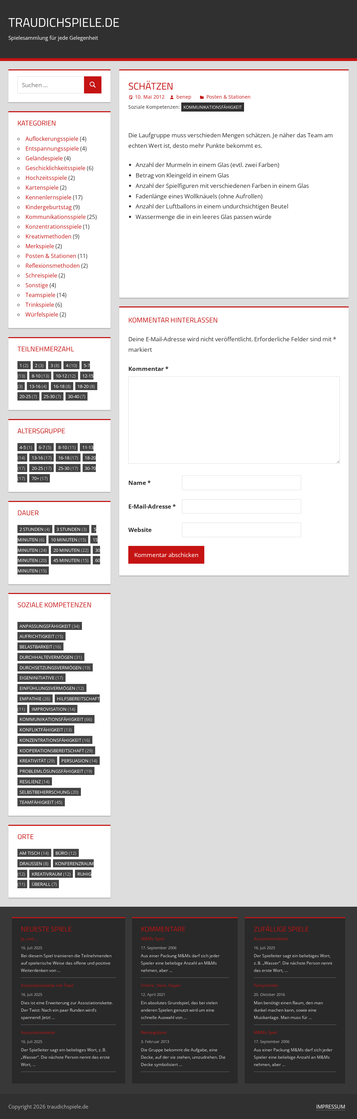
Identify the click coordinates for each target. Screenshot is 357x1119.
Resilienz (35, 781)
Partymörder (266, 985)
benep (183, 96)
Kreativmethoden (48, 236)
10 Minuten (68, 539)
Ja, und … (29, 939)
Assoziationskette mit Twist (47, 985)
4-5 (26, 447)
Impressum (330, 1106)
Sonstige (36, 285)
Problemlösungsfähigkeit (56, 771)
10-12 (66, 375)
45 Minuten (71, 560)
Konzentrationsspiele (53, 226)
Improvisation (53, 709)
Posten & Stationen (228, 96)
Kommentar (148, 369)
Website (140, 530)
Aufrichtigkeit (41, 636)
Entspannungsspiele (52, 148)
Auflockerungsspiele (51, 139)
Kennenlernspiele (48, 197)
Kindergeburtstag (48, 207)
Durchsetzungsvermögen (55, 667)
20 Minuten (71, 550)
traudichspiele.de (64, 22)
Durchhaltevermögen (51, 657)
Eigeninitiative (41, 678)
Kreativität (37, 761)
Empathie (35, 698)
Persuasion (79, 761)
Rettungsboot (154, 1032)
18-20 (86, 386)
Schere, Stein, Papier (161, 985)
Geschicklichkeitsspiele (55, 168)
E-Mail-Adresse (152, 506)
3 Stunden (71, 529)
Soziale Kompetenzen (54, 604)
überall (44, 884)
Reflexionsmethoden (52, 265)
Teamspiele (40, 295)
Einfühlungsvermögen (52, 688)
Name (139, 483)
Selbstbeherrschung (49, 792)
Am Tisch (34, 853)
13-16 (38, 386)
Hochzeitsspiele (46, 178)
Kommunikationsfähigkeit (212, 107)
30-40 (76, 396)
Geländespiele (44, 158)
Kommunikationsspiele (55, 217)
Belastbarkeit (40, 647)
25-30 (52, 396)
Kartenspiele (42, 187)
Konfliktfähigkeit (46, 729)
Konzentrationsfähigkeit (55, 740)
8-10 (40, 375)
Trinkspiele (39, 305)
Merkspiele (39, 246)
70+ (40, 478)
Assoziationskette (38, 1032)
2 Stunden (35, 529)
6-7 (45, 447)
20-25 (28, 396)
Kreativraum (51, 873)
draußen (34, 863)
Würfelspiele (41, 314)
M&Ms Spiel (152, 939)
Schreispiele (41, 275)
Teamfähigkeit (41, 802)
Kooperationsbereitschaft (56, 750)
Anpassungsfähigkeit (49, 626)
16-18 (62, 386)
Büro (65, 853)
